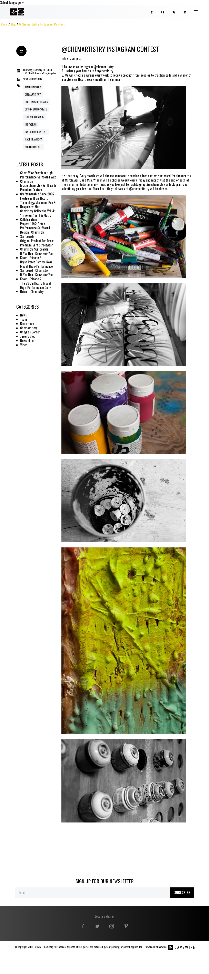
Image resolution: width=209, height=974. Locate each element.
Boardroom (27, 324)
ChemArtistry (35, 79)
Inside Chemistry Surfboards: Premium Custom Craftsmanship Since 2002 (38, 189)
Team (23, 319)
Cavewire (162, 947)
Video (23, 345)
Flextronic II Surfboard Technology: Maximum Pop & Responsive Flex (38, 202)
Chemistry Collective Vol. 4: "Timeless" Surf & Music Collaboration (37, 215)
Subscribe (182, 892)
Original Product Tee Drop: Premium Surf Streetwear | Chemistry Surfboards (37, 245)
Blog (13, 24)
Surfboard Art (33, 147)
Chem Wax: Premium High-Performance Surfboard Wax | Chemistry (38, 177)
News (25, 79)
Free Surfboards (34, 117)
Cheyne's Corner (30, 332)
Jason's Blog (27, 336)
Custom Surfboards (36, 102)
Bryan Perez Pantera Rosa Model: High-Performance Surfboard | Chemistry (36, 266)
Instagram (31, 124)
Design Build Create (36, 109)
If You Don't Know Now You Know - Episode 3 (36, 255)
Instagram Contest (36, 132)
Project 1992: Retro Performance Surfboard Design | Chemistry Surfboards (35, 230)
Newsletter (27, 341)
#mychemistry (33, 87)
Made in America (33, 139)
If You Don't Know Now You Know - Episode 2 (36, 277)
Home (4, 24)
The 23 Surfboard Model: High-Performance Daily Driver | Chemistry (35, 287)
